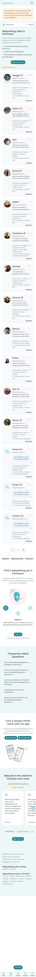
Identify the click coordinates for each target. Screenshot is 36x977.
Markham (28, 879)
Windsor (13, 881)
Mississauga (20, 876)
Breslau (12, 869)
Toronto (5, 876)
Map (19, 967)
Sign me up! (18, 839)
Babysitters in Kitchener (11, 862)
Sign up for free (18, 62)
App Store (12, 738)
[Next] (23, 550)
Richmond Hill (7, 884)
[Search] (3, 24)
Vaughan (6, 881)
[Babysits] (7, 3)
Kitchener (20, 881)
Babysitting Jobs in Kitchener (13, 854)
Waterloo (6, 869)
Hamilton (6, 879)
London (21, 879)
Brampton (28, 876)
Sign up (18, 634)
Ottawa (11, 876)
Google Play (25, 738)
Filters (31, 25)
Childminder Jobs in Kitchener (13, 859)
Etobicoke (13, 879)
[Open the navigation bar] (32, 3)
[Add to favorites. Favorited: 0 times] (30, 202)
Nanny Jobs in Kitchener (11, 857)
